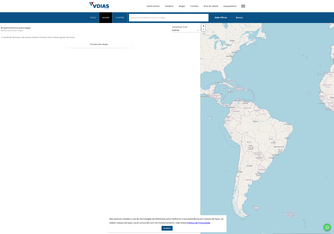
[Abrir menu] (243, 6)
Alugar (182, 6)
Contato (194, 6)
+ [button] (203, 26)
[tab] (93, 17)
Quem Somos (153, 6)
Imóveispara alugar (99, 44)
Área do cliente (211, 6)
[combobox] (168, 17)
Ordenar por (179, 27)
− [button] (203, 29)
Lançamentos (229, 6)
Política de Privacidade (198, 222)
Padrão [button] (175, 30)
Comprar (169, 6)
